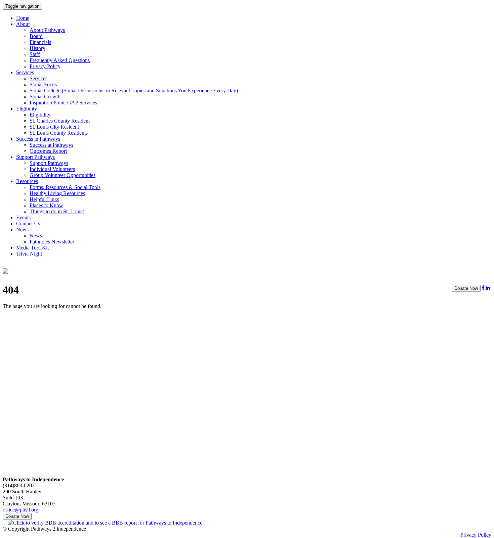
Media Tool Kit (32, 248)
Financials (40, 42)
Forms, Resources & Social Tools (65, 187)
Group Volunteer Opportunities (62, 175)
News (22, 229)
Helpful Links (44, 199)
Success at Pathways (51, 145)
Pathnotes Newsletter (52, 241)
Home (22, 18)
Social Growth (45, 96)
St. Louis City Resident (54, 127)
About (23, 24)
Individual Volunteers (52, 169)
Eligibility (26, 108)
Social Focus (43, 84)
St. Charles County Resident (60, 121)
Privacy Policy (45, 66)
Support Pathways (35, 157)
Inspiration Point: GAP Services (63, 102)
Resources (27, 181)
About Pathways (47, 30)
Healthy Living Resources (57, 193)
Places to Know (46, 205)
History (37, 48)
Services (25, 72)
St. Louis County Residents (59, 133)
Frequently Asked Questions (60, 60)
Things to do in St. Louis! (57, 211)
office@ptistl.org (20, 509)
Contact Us (28, 223)
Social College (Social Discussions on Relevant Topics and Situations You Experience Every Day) (134, 90)
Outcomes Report (48, 151)
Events (23, 217)
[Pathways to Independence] (5, 270)
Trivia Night (29, 254)
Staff (35, 54)
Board (36, 36)
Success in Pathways (38, 139)
